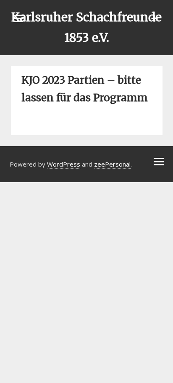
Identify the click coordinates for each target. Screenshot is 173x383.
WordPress (63, 164)
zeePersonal (112, 164)
